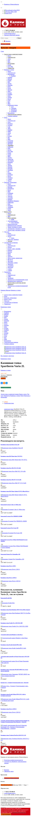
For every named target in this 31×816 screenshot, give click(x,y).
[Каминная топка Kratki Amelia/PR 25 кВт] (13, 648)
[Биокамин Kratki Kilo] (8, 603)
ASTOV (10, 194)
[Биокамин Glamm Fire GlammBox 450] (12, 559)
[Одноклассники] (4, 383)
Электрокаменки (12, 221)
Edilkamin (10, 147)
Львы (9, 255)
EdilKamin (11, 202)
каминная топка (9, 409)
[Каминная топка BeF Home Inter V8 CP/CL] (14, 459)
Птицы (10, 247)
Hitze (9, 91)
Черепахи (10, 264)
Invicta (9, 150)
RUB (18, 10)
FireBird (13, 76)
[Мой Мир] (7, 383)
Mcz (9, 102)
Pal (8, 171)
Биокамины (11, 74)
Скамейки (11, 265)
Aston (9, 133)
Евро (25, 785)
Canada (10, 179)
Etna (9, 60)
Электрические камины (11, 342)
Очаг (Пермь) (15, 222)
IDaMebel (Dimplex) (13, 201)
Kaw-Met (10, 66)
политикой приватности (19, 812)
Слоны (10, 269)
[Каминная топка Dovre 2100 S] (10, 569)
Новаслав (10, 159)
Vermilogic (11, 278)
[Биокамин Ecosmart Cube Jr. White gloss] (13, 509)
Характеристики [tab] (9, 403)
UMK (9, 276)
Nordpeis (10, 177)
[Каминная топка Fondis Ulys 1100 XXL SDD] (14, 626)
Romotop (10, 162)
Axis (12, 106)
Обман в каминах (6, 387)
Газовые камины (12, 116)
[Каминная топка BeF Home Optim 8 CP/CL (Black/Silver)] (15, 496)
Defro (9, 96)
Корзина (6, 770)
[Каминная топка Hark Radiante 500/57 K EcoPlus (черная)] (15, 614)
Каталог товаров (5, 44)
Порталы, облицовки (10, 182)
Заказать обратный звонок (12, 35)
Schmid (10, 97)
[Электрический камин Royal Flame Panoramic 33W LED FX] (15, 663)
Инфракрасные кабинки (15, 225)
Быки (9, 253)
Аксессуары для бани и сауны (16, 230)
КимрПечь (11, 188)
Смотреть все (11, 73)
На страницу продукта (7, 356)
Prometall (10, 142)
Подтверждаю (5, 814)
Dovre (9, 176)
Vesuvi (9, 181)
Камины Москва (5, 290)
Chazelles (13, 108)
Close (2, 51)
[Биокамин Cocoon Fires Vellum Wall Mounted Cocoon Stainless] (15, 547)
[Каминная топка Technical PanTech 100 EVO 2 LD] (15, 740)
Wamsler (10, 167)
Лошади (10, 256)
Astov (9, 59)
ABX (9, 128)
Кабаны (10, 250)
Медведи (10, 259)
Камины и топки (9, 69)
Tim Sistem (11, 161)
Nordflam (10, 170)
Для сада (6, 232)
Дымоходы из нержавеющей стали (18, 279)
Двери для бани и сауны (15, 227)
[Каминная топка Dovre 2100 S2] (10, 581)
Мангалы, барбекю (13, 239)
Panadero (10, 123)
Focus (9, 88)
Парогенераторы (12, 224)
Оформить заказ (9, 771)
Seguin (9, 83)
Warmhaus (14, 110)
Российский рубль (6, 785)
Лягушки (10, 261)
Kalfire (9, 80)
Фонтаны (10, 267)
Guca (9, 122)
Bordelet (10, 187)
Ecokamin (14, 111)
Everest (10, 93)
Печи (5, 117)
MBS (9, 156)
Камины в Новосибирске (11, 4)
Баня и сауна (8, 299)
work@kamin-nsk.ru (9, 33)
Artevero (10, 196)
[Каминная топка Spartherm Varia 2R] (12, 448)
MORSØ (10, 144)
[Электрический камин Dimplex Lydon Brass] (14, 638)
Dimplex (10, 199)
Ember (9, 173)
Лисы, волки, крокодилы (15, 258)
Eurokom (10, 174)
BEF (9, 82)
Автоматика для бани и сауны (16, 228)
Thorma (10, 165)
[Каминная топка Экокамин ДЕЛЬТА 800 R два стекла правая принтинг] (15, 676)
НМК (9, 131)
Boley (9, 86)
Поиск (19, 38)
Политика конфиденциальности (13, 760)
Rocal (9, 99)
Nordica (10, 157)
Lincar (9, 154)
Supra (9, 164)
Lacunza (10, 125)
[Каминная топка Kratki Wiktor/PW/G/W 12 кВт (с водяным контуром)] (15, 700)
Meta (9, 62)
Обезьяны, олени (13, 262)
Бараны (10, 252)
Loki (9, 127)
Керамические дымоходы (15, 281)
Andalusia (10, 207)
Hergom (10, 89)
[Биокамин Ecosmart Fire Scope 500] (11, 533)
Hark (9, 148)
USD (15, 11)
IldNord (10, 79)
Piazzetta (10, 85)
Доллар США (18, 785)
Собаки (10, 270)
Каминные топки (13, 105)
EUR (10, 13)
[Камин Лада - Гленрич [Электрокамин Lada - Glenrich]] (15, 687)
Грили (9, 236)
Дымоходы (7, 272)
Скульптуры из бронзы (11, 242)
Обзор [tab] (6, 401)
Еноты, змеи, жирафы (14, 249)
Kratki (9, 65)
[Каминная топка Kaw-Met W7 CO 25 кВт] (13, 483)
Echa (9, 100)
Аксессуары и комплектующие (13, 294)
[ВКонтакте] (2, 383)
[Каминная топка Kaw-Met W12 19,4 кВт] (13, 471)
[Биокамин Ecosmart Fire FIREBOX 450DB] (14, 521)
